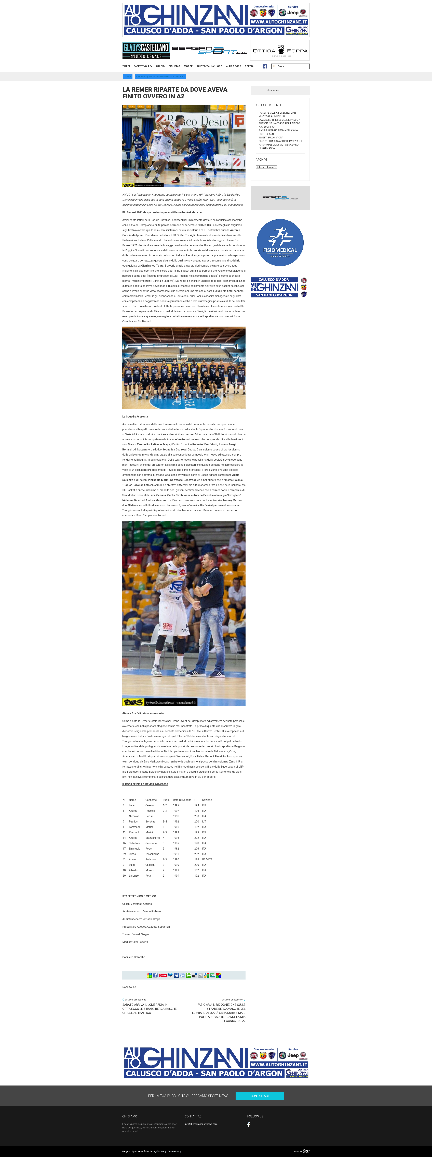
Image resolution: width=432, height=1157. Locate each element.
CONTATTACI (260, 1096)
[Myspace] (176, 975)
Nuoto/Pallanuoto (209, 66)
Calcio (160, 66)
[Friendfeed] (182, 975)
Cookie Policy (174, 1151)
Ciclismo (174, 66)
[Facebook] (155, 975)
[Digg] (200, 975)
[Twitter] (170, 975)
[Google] (206, 975)
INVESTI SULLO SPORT (271, 137)
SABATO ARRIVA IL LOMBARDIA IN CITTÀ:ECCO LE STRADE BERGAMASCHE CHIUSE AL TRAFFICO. (149, 1006)
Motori (188, 66)
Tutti (126, 66)
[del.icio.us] (194, 975)
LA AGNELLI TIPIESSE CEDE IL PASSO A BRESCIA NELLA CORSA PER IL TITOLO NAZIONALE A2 (279, 123)
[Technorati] (188, 975)
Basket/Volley (143, 66)
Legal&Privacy (159, 1151)
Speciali (250, 66)
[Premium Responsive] (219, 975)
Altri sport (233, 66)
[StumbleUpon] (212, 975)
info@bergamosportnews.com (201, 1124)
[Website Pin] (149, 975)
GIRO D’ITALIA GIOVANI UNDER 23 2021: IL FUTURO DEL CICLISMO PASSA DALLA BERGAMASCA (281, 145)
